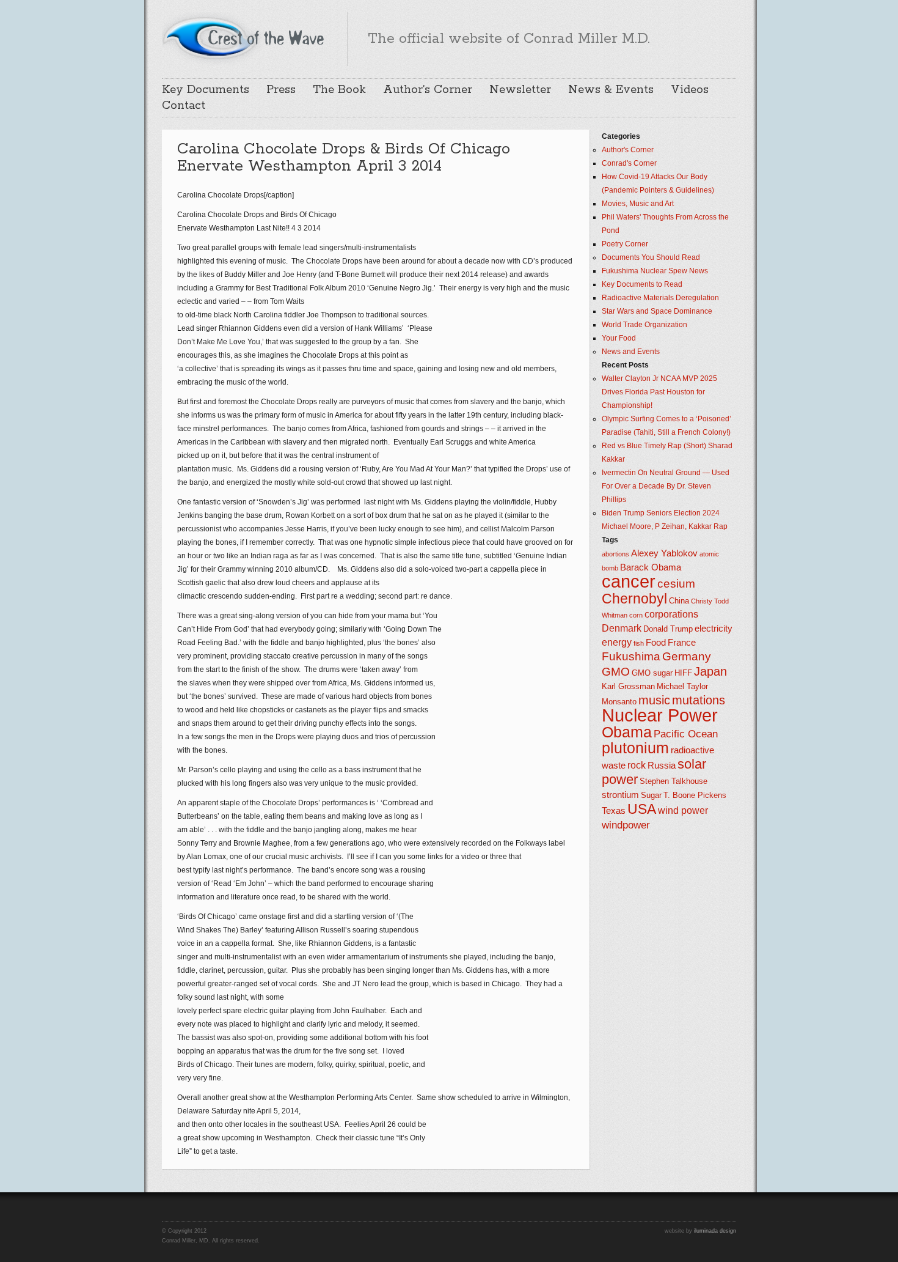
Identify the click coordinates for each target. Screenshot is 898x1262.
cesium (676, 583)
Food (656, 643)
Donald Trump (668, 628)
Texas (614, 811)
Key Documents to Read (642, 284)
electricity (713, 628)
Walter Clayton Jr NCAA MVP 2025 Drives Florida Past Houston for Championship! (659, 392)
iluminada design (715, 1231)
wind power (683, 810)
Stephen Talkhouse (673, 781)
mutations (698, 700)
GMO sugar (652, 672)
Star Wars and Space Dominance (657, 311)
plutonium (635, 748)
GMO (616, 671)
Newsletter (520, 90)
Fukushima (631, 656)
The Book (339, 90)
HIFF (683, 672)
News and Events (631, 351)
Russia (662, 765)
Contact (183, 105)
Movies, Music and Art (638, 203)
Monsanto (619, 701)
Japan (710, 671)
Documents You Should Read (651, 257)
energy (617, 642)
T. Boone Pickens (694, 795)
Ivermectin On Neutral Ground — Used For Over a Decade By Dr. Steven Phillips (665, 486)
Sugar (651, 795)
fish (638, 643)
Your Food (619, 338)
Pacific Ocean (686, 734)
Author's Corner (628, 150)
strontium (620, 795)
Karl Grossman (628, 686)
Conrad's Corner (629, 163)
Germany (686, 656)
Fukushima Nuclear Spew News (655, 271)
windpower (626, 825)
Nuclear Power (660, 715)
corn (636, 615)
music (654, 700)
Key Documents (205, 90)
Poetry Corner (625, 244)
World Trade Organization (644, 324)
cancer (628, 581)
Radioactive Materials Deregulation (660, 297)
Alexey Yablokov (664, 553)
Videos (690, 90)
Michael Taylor (682, 686)
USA (641, 809)
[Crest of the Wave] (245, 37)
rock (636, 765)
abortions (615, 554)
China (679, 600)
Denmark (621, 628)
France (682, 643)
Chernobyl (634, 599)
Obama (627, 732)
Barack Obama (650, 567)
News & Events (611, 90)
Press (281, 90)
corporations (671, 614)
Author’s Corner (427, 90)
